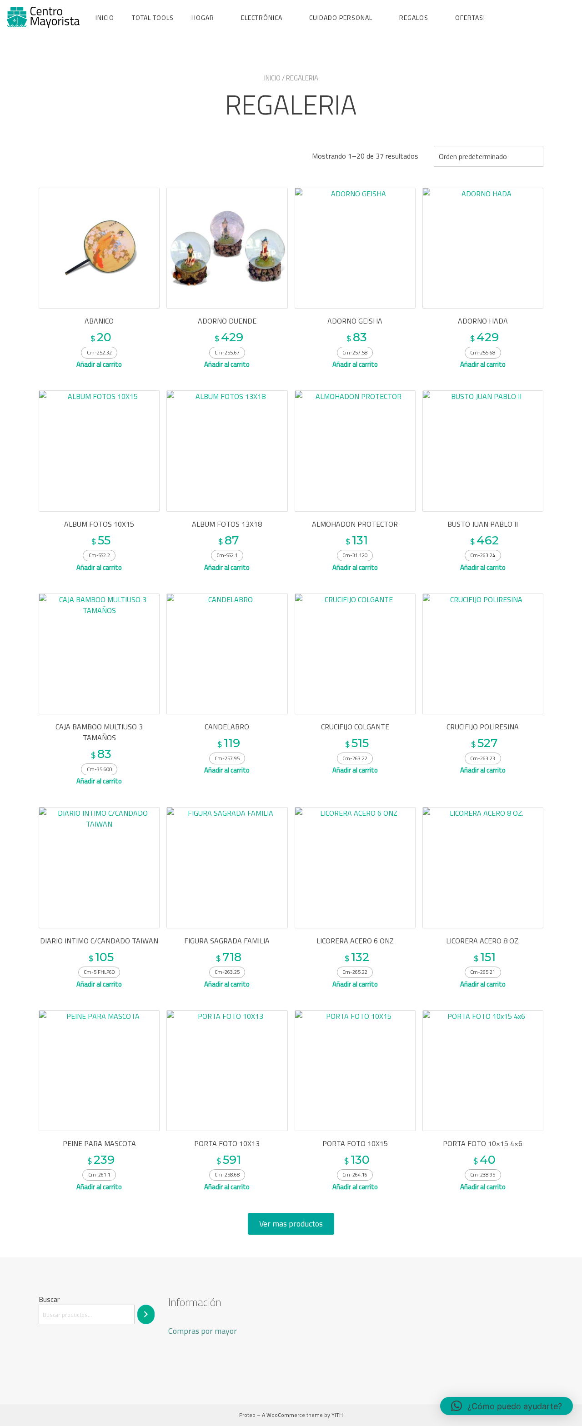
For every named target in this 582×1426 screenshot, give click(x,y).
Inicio (104, 17)
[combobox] (488, 156)
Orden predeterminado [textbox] (473, 156)
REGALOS (413, 17)
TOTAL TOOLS (153, 17)
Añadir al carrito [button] (99, 364)
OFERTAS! (470, 17)
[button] (506, 1406)
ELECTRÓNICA (261, 17)
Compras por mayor (202, 1331)
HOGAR (202, 17)
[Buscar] (146, 1314)
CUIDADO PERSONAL (340, 17)
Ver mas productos (291, 1223)
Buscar (49, 1299)
